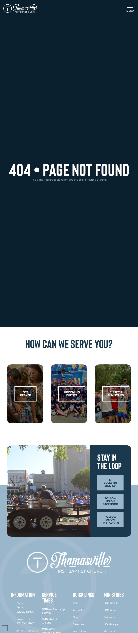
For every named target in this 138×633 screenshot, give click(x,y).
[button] (130, 8)
